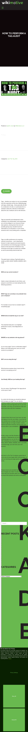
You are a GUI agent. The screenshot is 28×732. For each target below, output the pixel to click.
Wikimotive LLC (19, 126)
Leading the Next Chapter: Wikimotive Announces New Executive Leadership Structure (12, 552)
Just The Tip (11, 159)
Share (3, 135)
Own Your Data (5, 485)
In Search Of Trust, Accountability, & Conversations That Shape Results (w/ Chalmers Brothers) (12, 545)
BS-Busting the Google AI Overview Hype (12, 558)
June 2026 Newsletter (7, 556)
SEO (16, 159)
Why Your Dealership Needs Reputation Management (12, 489)
